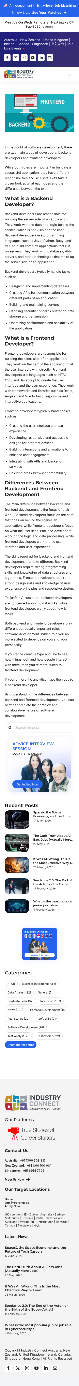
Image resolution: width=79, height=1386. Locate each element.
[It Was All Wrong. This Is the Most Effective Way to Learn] (17, 865)
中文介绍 (57, 44)
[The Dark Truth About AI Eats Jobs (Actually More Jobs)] (17, 843)
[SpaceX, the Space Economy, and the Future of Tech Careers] (17, 819)
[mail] (50, 57)
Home (9, 1199)
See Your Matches (46, 13)
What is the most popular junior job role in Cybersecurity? (53, 905)
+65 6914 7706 (33, 1170)
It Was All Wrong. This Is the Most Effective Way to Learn (53, 863)
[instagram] (24, 57)
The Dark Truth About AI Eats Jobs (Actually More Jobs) (52, 839)
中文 (37, 1225)
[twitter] (16, 57)
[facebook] (7, 57)
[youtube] (33, 57)
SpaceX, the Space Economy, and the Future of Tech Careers (53, 816)
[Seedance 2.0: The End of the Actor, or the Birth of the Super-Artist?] (17, 886)
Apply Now (12, 1206)
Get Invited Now (27, 784)
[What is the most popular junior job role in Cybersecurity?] (17, 906)
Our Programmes (17, 1202)
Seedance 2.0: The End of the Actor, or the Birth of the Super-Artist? (52, 884)
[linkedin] (41, 57)
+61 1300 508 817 (33, 1160)
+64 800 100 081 (38, 1165)
